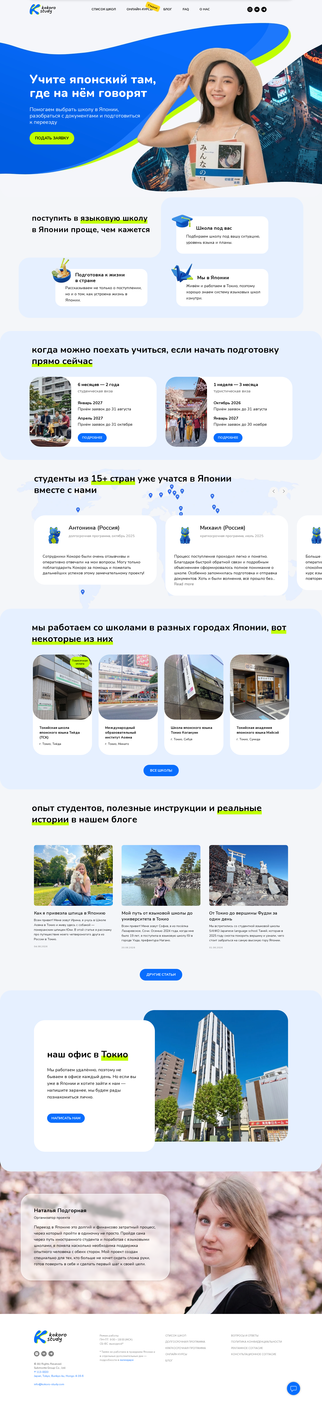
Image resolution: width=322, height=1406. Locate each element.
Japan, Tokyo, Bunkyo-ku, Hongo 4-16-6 (58, 1376)
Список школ (104, 9)
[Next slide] (283, 491)
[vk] (44, 1353)
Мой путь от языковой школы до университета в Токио (157, 916)
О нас (205, 9)
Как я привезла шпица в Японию (69, 913)
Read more (184, 584)
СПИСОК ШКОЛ (175, 1335)
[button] (66, 1118)
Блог (167, 9)
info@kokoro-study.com (49, 1384)
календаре (127, 1360)
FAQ (186, 9)
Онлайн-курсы (140, 9)
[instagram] (36, 1353)
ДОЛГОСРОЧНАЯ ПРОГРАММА (185, 1342)
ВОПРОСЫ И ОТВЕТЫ (244, 1335)
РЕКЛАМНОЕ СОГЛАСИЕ (247, 1348)
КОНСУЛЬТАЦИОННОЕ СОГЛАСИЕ (253, 1354)
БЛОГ (169, 1360)
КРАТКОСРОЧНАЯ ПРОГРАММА (185, 1348)
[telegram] (51, 1353)
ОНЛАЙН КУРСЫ (176, 1354)
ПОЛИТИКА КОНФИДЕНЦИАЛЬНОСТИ (256, 1342)
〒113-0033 (41, 1372)
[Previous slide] (273, 491)
